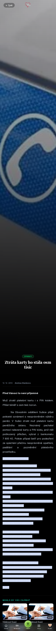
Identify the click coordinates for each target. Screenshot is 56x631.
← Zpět (9, 5)
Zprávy (28, 356)
